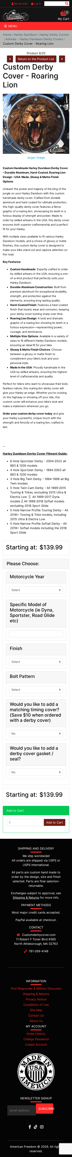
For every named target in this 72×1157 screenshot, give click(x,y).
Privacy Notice (36, 999)
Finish (16, 648)
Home (7, 34)
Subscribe (45, 1109)
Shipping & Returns (26, 897)
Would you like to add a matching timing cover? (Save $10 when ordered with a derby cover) (35, 712)
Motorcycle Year (27, 576)
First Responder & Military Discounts (36, 988)
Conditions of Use (36, 1005)
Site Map (36, 1010)
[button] (61, 1146)
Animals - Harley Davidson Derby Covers (34, 39)
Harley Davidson (25, 34)
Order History (36, 1034)
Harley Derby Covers (54, 34)
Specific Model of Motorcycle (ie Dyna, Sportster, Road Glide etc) (32, 612)
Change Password (36, 1039)
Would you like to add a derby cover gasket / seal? (34, 754)
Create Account (36, 1044)
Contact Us (36, 1015)
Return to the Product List (36, 59)
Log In (37, 3)
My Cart (63, 19)
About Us (36, 1021)
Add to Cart (54, 822)
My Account (20, 3)
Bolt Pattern (22, 676)
